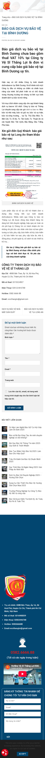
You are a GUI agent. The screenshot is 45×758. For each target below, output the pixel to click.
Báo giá (4, 25)
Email (8, 369)
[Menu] (41, 6)
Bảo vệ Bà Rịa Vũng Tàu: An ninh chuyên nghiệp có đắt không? (25, 436)
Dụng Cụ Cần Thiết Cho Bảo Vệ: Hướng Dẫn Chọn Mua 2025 (25, 484)
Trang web (9, 380)
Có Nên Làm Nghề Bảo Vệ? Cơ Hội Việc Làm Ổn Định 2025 (25, 428)
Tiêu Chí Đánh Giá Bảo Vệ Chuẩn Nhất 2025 (25, 460)
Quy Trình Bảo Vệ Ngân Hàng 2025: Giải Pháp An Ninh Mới (25, 468)
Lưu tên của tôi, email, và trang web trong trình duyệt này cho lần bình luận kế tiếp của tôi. (22, 395)
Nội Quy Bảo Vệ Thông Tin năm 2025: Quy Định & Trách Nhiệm (24, 444)
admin (22, 40)
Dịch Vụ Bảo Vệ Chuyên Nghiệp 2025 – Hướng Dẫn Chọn (25, 476)
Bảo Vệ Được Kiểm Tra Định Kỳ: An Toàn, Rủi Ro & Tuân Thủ (26, 500)
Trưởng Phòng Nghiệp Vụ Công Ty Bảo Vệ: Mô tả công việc (25, 492)
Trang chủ (6, 17)
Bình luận (9, 337)
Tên (7, 358)
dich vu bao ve (32, 109)
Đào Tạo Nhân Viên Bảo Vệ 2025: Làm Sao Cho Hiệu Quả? (25, 452)
